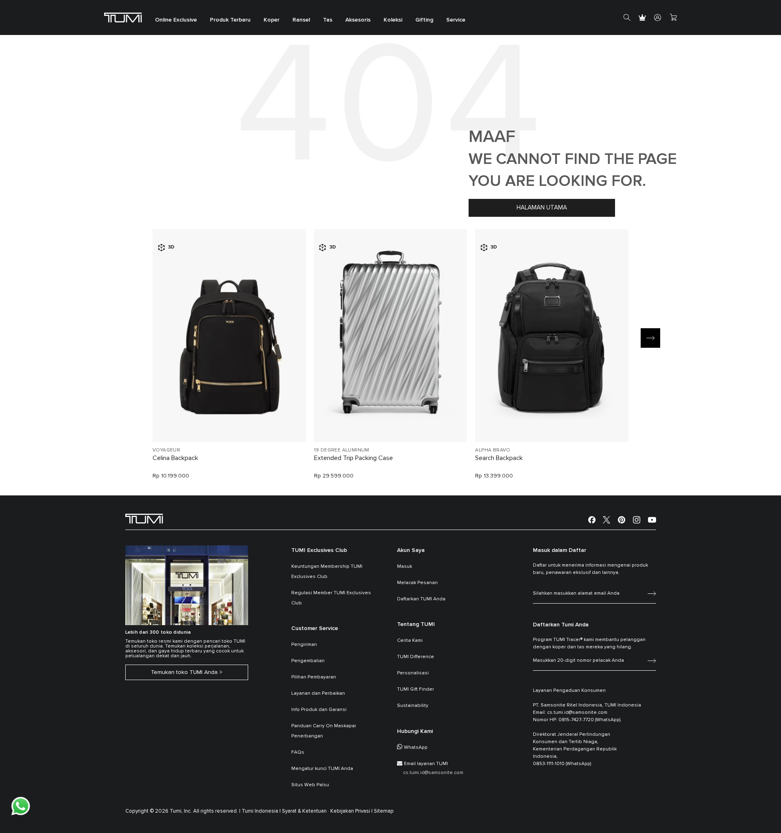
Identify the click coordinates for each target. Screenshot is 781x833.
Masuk (404, 566)
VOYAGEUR (166, 450)
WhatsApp (416, 747)
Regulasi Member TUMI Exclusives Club (331, 598)
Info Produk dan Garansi (319, 709)
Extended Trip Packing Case (353, 458)
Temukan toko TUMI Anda (184, 672)
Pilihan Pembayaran (313, 677)
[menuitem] (175, 18)
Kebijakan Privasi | (351, 811)
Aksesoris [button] (358, 20)
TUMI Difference (415, 656)
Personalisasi (413, 673)
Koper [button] (271, 20)
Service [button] (455, 20)
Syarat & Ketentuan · (305, 811)
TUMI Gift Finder (415, 689)
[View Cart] (673, 17)
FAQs (297, 752)
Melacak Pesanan (417, 582)
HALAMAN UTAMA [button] (542, 208)
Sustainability (412, 705)
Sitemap (384, 811)
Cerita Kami (410, 640)
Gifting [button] (424, 20)
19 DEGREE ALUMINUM (341, 450)
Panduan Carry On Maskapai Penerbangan (323, 731)
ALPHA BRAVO (492, 450)
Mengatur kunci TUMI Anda (322, 768)
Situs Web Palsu (310, 785)
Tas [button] (327, 20)
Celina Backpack (175, 458)
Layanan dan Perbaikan (318, 693)
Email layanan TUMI (426, 763)
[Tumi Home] (123, 17)
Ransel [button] (301, 20)
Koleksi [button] (393, 20)
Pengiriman (304, 644)
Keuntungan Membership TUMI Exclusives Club (326, 571)
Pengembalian (308, 661)
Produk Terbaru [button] (230, 20)
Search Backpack (499, 458)
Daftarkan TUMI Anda (421, 599)
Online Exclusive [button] (176, 20)
